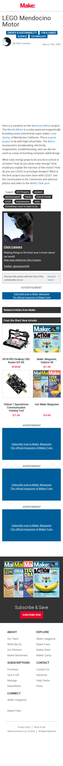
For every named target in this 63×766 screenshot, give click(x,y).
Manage (12, 680)
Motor (51, 141)
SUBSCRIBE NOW (31, 614)
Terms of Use (39, 727)
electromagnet (12, 196)
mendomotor (22, 201)
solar (37, 201)
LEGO (8, 201)
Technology (38, 36)
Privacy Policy (24, 727)
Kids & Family (44, 196)
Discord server (52, 278)
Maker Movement (17, 655)
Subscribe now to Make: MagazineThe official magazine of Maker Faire (32, 295)
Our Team (13, 638)
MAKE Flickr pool (40, 183)
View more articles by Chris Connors (22, 260)
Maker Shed (43, 649)
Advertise (41, 675)
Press (39, 686)
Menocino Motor (41, 125)
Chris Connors (13, 247)
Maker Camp (43, 655)
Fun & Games (48, 32)
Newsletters (14, 686)
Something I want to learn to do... (22, 206)
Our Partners (14, 649)
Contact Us (42, 669)
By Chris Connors (21, 43)
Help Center (43, 680)
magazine (45, 638)
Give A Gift (13, 675)
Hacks (28, 196)
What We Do (14, 644)
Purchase (12, 669)
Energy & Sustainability (22, 32)
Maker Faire (43, 644)
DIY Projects (23, 192)
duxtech (38, 192)
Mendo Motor (15, 129)
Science (22, 36)
